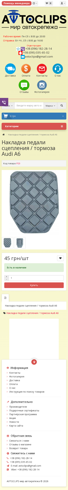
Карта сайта (16, 425)
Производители (18, 406)
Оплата (13, 384)
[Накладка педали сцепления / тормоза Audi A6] (34, 202)
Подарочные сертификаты (24, 410)
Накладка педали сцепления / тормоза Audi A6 (32, 313)
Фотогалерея (16, 376)
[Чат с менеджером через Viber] (4, 102)
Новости (14, 421)
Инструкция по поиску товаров (26, 391)
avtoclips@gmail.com (39, 56)
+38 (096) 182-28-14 (38, 48)
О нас (12, 387)
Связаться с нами (19, 440)
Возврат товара (18, 448)
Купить (34, 285)
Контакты (14, 372)
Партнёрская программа (23, 414)
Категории (11, 126)
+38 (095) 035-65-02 (36, 52)
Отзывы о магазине (20, 444)
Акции (12, 418)
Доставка (14, 380)
